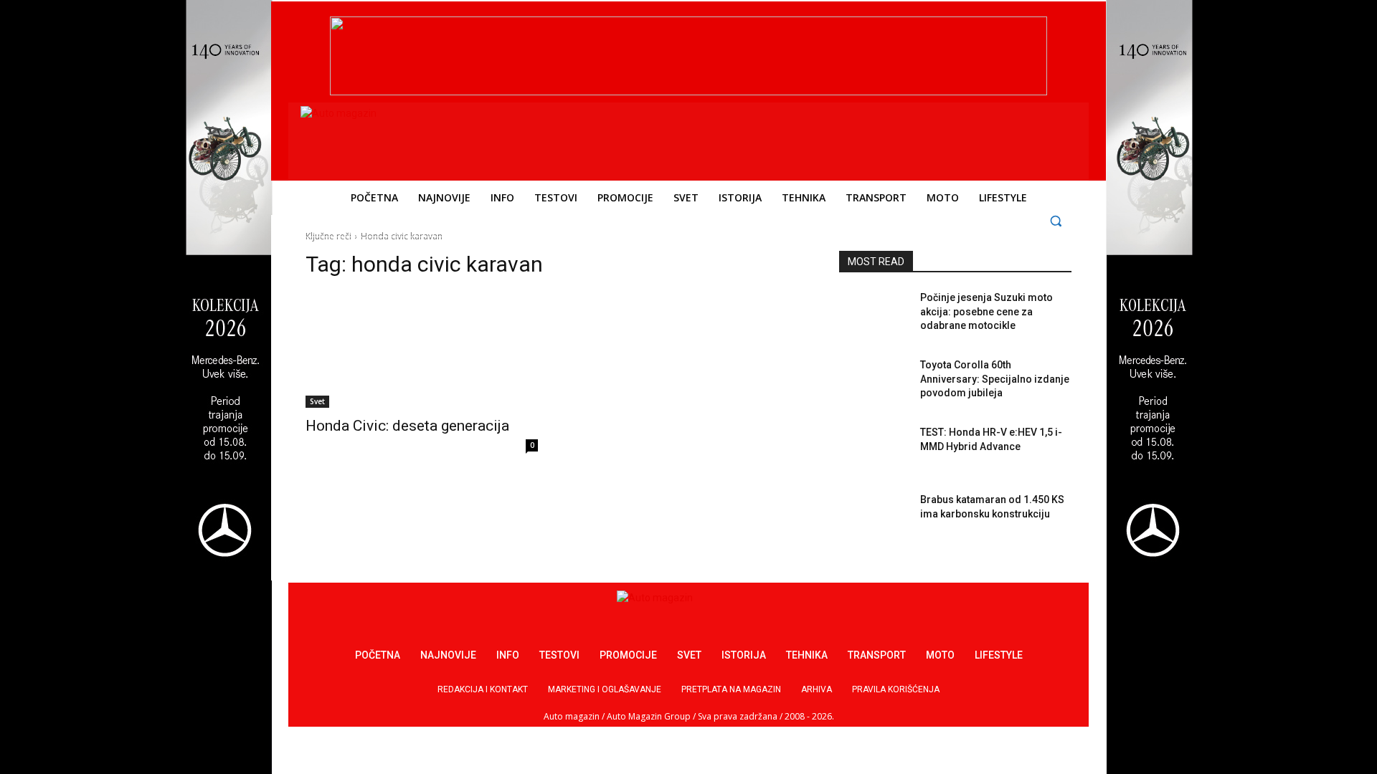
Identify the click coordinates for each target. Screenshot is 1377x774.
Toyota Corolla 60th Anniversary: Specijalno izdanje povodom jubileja (994, 378)
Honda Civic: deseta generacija (407, 425)
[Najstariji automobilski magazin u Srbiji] (398, 138)
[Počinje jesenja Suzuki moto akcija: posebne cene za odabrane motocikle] (874, 315)
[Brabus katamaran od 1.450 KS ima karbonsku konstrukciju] (874, 517)
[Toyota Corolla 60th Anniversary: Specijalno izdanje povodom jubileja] (874, 382)
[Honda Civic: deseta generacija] (422, 350)
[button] (1056, 220)
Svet (317, 401)
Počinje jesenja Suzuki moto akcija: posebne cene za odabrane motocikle (986, 311)
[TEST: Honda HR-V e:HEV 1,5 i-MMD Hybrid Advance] (874, 450)
